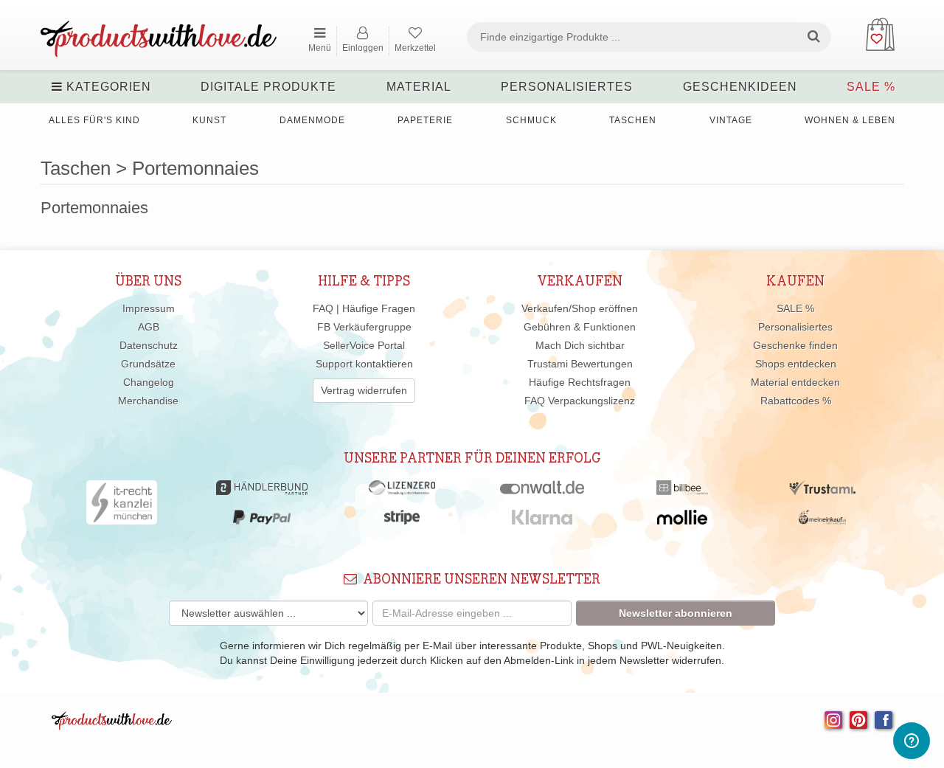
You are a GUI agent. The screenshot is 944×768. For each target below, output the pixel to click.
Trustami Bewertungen (580, 364)
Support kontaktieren (364, 364)
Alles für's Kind (94, 120)
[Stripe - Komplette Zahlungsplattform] (402, 521)
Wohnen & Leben (850, 120)
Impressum (148, 308)
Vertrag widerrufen (364, 390)
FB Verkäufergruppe (364, 327)
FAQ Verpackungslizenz (579, 401)
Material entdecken (795, 382)
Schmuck (531, 120)
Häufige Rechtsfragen (580, 382)
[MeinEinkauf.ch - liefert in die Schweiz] (822, 521)
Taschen (632, 120)
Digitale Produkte (268, 86)
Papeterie (425, 120)
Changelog (148, 382)
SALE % (871, 86)
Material (418, 86)
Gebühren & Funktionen (580, 327)
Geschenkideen (740, 86)
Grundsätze (148, 364)
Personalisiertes (567, 86)
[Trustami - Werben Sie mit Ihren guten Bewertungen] (822, 491)
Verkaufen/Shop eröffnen (579, 308)
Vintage (730, 120)
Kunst (209, 120)
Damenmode (312, 120)
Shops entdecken (795, 364)
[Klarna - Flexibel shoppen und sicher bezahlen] (542, 521)
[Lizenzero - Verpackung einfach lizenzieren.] (402, 491)
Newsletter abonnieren (675, 613)
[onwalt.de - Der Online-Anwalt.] (542, 491)
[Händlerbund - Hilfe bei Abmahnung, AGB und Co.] (261, 491)
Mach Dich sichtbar (580, 345)
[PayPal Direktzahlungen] (262, 521)
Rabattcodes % (795, 401)
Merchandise (148, 401)
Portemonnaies (94, 208)
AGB (148, 327)
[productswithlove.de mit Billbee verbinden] (681, 491)
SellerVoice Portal (364, 345)
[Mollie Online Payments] (682, 521)
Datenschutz (148, 345)
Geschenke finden (795, 345)
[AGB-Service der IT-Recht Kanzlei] (122, 506)
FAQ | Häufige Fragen (364, 308)
